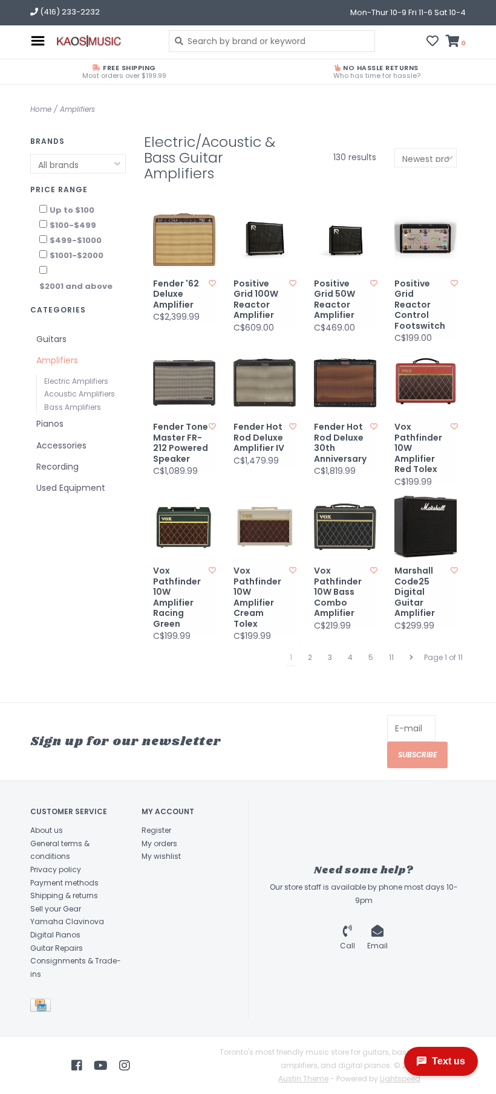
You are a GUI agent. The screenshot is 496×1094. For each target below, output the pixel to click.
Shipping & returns (64, 895)
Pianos (50, 424)
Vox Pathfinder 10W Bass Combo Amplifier (338, 592)
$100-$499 (73, 225)
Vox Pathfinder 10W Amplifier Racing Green (177, 597)
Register (156, 830)
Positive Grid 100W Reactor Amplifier (255, 300)
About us (46, 830)
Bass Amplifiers (72, 407)
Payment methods (64, 883)
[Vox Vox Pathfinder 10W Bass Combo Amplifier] (345, 527)
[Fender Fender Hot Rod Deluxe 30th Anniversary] (345, 383)
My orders (159, 843)
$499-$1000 (76, 240)
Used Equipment (70, 488)
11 (391, 657)
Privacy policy (55, 869)
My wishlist (161, 856)
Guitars (51, 339)
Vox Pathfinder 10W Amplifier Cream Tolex (257, 597)
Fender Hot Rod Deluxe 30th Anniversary (340, 443)
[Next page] (411, 657)
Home (40, 109)
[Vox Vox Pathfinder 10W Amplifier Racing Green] (184, 527)
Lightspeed (400, 1078)
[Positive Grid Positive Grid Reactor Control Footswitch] (425, 240)
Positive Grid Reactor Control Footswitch (419, 305)
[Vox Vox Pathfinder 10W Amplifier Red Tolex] (425, 383)
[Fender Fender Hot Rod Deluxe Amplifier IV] (264, 383)
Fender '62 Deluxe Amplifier (176, 295)
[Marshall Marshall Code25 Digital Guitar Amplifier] (425, 527)
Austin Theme (303, 1078)
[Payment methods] (42, 1008)
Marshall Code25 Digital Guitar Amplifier (414, 592)
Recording (57, 467)
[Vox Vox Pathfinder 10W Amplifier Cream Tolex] (264, 527)
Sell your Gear (55, 909)
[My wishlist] (432, 42)
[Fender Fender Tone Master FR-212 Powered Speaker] (184, 383)
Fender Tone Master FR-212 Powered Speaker (180, 443)
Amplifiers (77, 109)
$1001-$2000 (76, 255)
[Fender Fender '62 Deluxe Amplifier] (184, 240)
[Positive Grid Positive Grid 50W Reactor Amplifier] (345, 240)
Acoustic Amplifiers (79, 394)
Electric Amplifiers (76, 381)
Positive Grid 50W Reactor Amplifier (334, 300)
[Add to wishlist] (212, 283)
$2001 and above (76, 286)
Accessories (61, 445)
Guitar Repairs (56, 948)
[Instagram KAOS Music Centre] (124, 1066)
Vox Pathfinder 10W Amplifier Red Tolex (418, 448)
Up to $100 (72, 210)
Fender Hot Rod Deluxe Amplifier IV (258, 438)
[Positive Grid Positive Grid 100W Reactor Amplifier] (264, 240)
